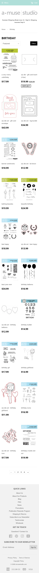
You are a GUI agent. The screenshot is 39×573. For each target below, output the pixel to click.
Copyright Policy (19, 561)
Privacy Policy (12, 558)
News (19, 505)
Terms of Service (24, 558)
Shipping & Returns (19, 514)
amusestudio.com (21, 564)
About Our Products (19, 496)
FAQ (19, 502)
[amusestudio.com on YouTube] (28, 537)
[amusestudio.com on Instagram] (22, 537)
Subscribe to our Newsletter (19, 517)
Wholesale (19, 523)
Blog (19, 499)
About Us (19, 493)
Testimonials (19, 520)
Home (3, 29)
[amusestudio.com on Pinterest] (16, 537)
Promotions (19, 508)
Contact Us (24, 531)
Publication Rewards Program (19, 511)
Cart (35, 3)
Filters (34, 43)
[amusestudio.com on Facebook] (10, 537)
